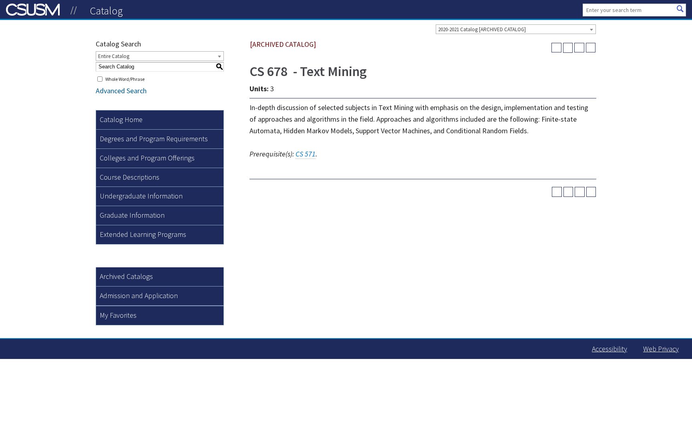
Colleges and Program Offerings (147, 157)
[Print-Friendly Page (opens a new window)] (579, 48)
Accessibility (609, 348)
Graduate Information (132, 215)
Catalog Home (121, 119)
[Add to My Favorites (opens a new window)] (556, 48)
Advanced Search (121, 90)
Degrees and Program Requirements (154, 138)
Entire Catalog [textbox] (113, 56)
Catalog (106, 10)
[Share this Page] (568, 48)
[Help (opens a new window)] (591, 48)
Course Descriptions (129, 177)
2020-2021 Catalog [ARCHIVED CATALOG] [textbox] (482, 29)
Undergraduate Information (141, 195)
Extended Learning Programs (143, 234)
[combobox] (516, 29)
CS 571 (306, 153)
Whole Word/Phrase (125, 79)
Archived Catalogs (126, 276)
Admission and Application (139, 295)
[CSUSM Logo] (74, 10)
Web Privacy (661, 348)
